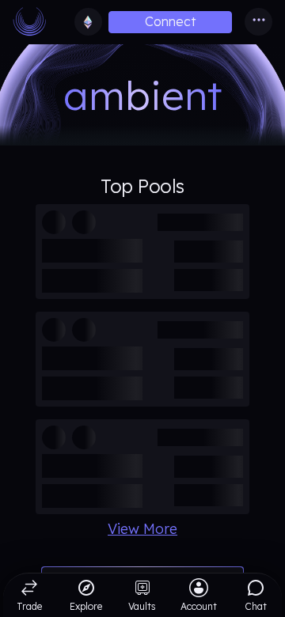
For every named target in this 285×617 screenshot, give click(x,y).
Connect (170, 21)
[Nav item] (258, 22)
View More (142, 529)
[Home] (36, 22)
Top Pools (142, 186)
